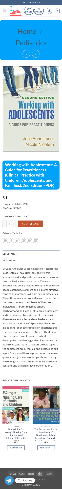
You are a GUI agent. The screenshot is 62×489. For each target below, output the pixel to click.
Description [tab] (9, 253)
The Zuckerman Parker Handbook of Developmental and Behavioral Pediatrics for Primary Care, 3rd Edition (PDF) (46, 434)
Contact (35, 479)
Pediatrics (31, 42)
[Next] (59, 420)
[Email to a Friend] (23, 240)
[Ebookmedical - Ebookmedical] (15, 10)
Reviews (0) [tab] (9, 260)
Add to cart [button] (16, 448)
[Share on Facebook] (11, 240)
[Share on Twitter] (17, 240)
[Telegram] (9, 480)
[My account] (49, 11)
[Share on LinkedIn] (35, 240)
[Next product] (26, 54)
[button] (4, 11)
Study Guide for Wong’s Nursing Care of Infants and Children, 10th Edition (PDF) (15, 434)
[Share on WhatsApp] (5, 240)
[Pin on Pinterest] (29, 240)
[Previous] (3, 420)
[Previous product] (36, 54)
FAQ (44, 479)
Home (26, 31)
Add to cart (31, 223)
